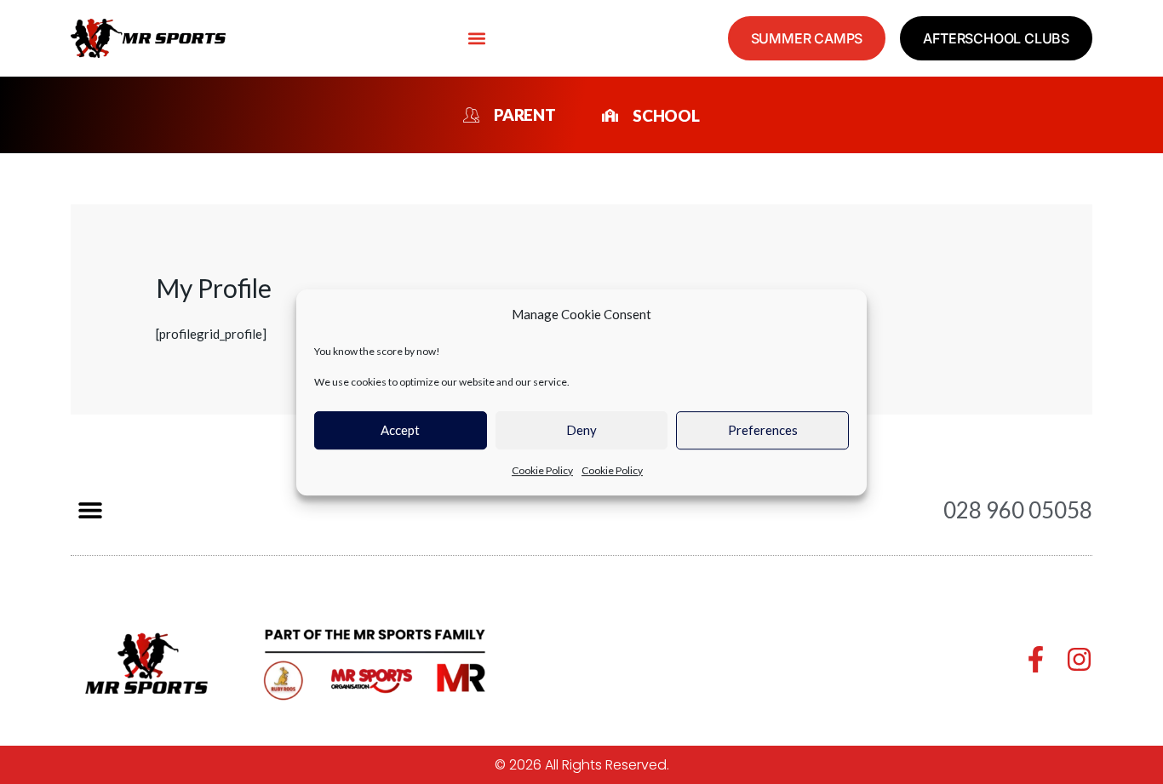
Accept (400, 430)
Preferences (763, 430)
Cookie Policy (542, 470)
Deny (581, 430)
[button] (476, 39)
